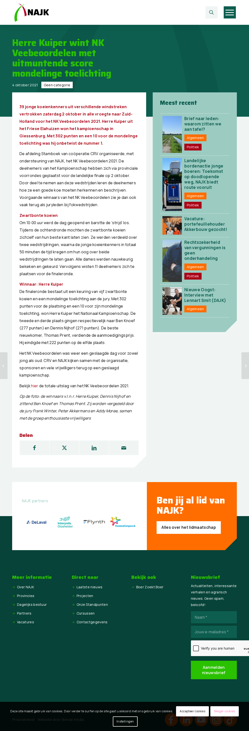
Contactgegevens (92, 622)
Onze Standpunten (92, 604)
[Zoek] (211, 12)
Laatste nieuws (89, 587)
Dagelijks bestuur (32, 604)
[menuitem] (212, 12)
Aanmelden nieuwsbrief (214, 670)
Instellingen (125, 721)
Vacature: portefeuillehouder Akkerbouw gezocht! (205, 224)
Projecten (85, 595)
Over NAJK (25, 587)
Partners (24, 613)
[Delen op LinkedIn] (94, 447)
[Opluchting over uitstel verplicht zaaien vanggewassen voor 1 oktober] (4, 365)
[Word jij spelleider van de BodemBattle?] (245, 365)
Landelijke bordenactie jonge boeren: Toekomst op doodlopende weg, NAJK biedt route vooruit (203, 174)
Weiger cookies (224, 711)
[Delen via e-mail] (124, 447)
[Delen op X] (64, 447)
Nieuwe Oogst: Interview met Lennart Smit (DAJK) (205, 295)
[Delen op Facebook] (34, 447)
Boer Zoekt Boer (150, 587)
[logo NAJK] (31, 12)
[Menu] (229, 12)
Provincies (25, 595)
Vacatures (25, 622)
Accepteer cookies (192, 711)
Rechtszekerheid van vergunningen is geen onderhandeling (204, 250)
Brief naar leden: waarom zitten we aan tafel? (202, 124)
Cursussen (86, 613)
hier (34, 385)
